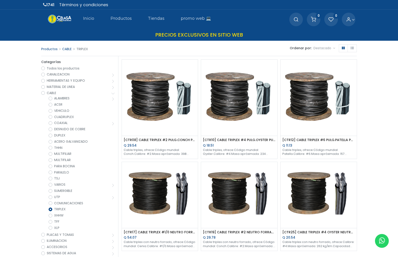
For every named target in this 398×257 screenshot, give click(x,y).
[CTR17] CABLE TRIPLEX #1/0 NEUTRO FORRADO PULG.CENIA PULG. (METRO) (160, 232)
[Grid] (343, 48)
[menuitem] (89, 19)
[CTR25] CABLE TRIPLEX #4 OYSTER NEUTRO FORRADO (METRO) (318, 232)
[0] (313, 20)
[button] (324, 48)
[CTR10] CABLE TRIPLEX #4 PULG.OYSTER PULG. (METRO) (239, 140)
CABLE (67, 49)
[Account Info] (350, 20)
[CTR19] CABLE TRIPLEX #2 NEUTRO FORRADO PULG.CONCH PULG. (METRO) (239, 232)
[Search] (295, 20)
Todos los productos (63, 68)
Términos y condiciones (83, 5)
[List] (352, 48)
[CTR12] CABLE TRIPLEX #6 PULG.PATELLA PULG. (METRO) (318, 140)
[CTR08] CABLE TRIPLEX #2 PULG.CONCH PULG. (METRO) (160, 140)
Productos (49, 49)
